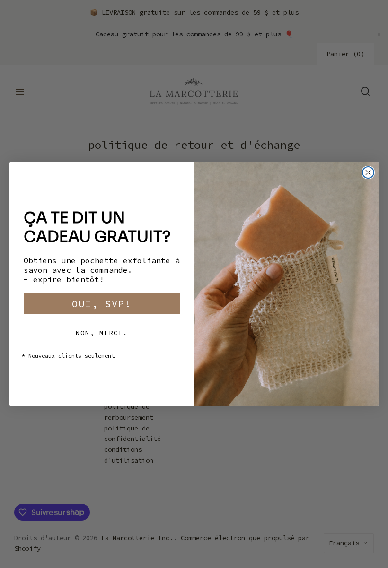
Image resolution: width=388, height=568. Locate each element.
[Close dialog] (368, 172)
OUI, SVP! (102, 304)
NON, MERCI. (102, 332)
